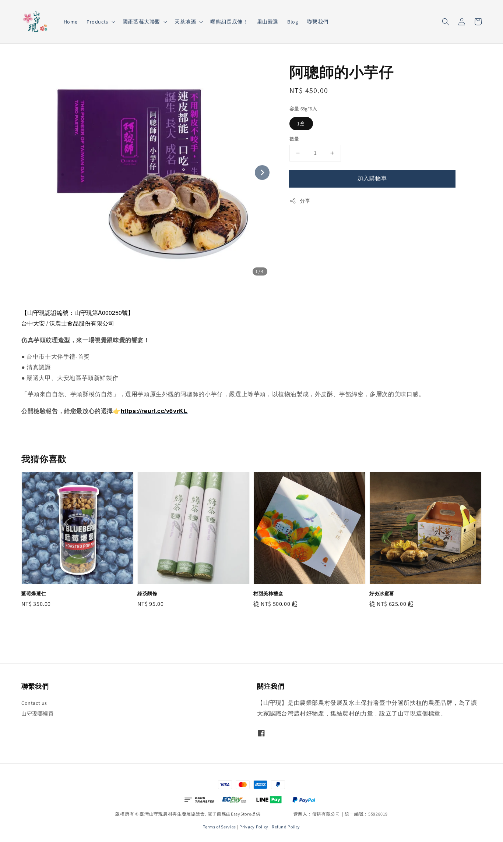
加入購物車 (372, 178)
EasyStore (241, 814)
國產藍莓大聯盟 (141, 21)
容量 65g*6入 (303, 109)
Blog (292, 21)
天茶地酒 (185, 21)
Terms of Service (219, 826)
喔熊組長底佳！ (229, 21)
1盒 (301, 123)
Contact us (34, 703)
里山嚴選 (267, 21)
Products (97, 21)
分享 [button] (305, 201)
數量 (294, 139)
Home (71, 21)
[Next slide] (262, 172)
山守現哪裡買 (37, 713)
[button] (445, 22)
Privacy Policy (253, 826)
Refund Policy (286, 826)
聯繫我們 (317, 21)
